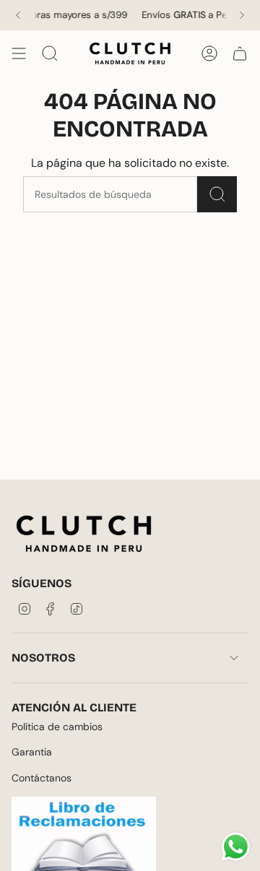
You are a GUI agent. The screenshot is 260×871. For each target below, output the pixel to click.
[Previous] (18, 15)
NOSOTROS (43, 657)
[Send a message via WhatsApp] (236, 847)
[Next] (241, 15)
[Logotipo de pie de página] (84, 533)
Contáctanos (42, 777)
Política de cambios (57, 726)
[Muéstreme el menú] (18, 53)
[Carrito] (240, 53)
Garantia (32, 751)
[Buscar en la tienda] (217, 194)
